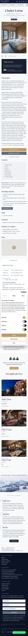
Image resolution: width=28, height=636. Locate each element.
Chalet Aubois (6, 399)
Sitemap (3, 590)
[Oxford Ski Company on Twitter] (2, 632)
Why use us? (14, 540)
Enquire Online (5, 559)
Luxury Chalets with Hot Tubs (8, 573)
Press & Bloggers (5, 588)
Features (12, 4)
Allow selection (14, 339)
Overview (4, 4)
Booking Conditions (6, 583)
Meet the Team (5, 562)
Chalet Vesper (6, 460)
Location (20, 4)
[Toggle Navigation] (26, 1)
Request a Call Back (6, 561)
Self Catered (14, 19)
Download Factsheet (14, 153)
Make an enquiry (14, 149)
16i (5, 634)
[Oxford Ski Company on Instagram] (8, 632)
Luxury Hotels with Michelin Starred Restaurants (12, 574)
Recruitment (4, 564)
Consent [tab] (5, 295)
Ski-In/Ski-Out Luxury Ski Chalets (9, 569)
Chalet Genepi (7, 430)
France (12, 13)
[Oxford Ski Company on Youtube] (11, 632)
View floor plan (7, 208)
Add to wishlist (15, 156)
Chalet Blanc (5, 145)
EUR (7, 279)
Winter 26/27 (14, 260)
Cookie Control (5, 587)
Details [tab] (14, 295)
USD (10, 279)
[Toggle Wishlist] (17, 1)
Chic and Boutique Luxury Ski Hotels (9, 576)
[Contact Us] (23, 1)
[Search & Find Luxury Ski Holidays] (19, 1)
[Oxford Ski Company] (4, 1)
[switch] (25, 321)
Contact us (14, 368)
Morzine (9, 13)
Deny (14, 342)
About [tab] (23, 295)
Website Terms (5, 585)
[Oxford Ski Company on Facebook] (5, 632)
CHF (13, 279)
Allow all (14, 335)
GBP (4, 279)
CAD (16, 279)
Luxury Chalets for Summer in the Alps (10, 578)
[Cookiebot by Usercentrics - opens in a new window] (21, 292)
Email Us (3, 557)
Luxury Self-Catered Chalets (8, 571)
